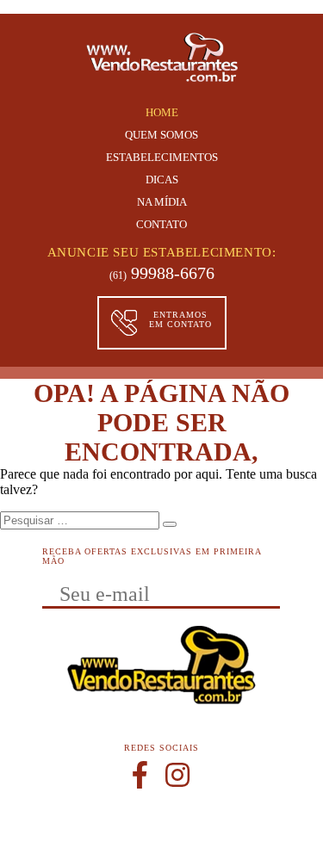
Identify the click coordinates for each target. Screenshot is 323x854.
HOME (162, 112)
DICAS (162, 179)
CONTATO (161, 224)
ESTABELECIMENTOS (162, 157)
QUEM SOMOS (161, 134)
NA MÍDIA (162, 201)
